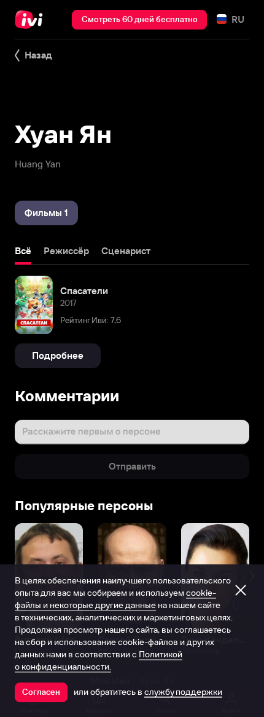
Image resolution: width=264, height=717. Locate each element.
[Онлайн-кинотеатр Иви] (32, 19)
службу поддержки (183, 692)
